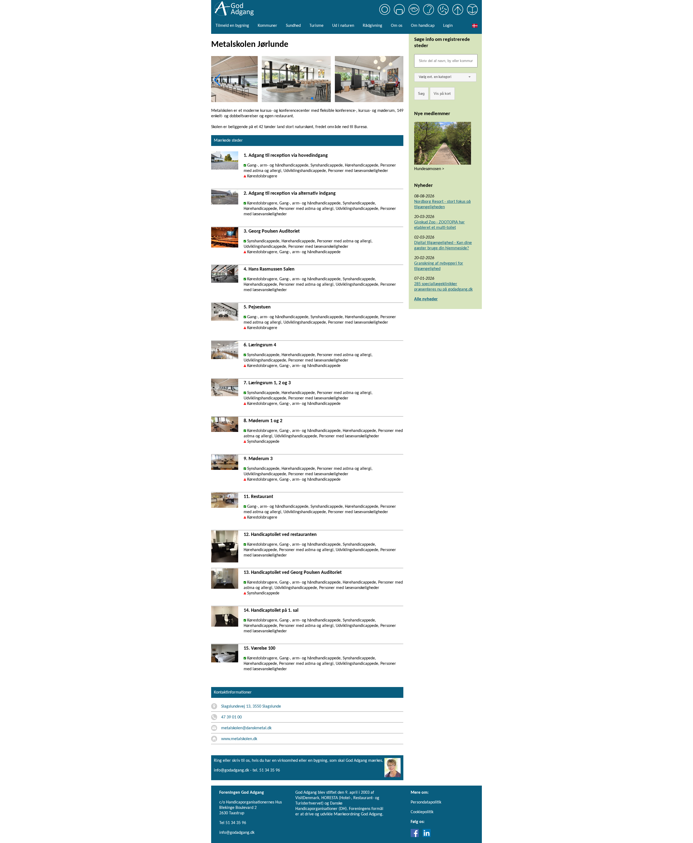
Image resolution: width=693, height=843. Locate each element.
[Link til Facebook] (416, 836)
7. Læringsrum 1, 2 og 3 (267, 383)
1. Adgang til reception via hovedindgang (286, 155)
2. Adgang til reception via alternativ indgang (290, 193)
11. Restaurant (258, 496)
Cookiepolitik (422, 812)
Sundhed (293, 26)
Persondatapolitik (426, 802)
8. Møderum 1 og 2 (263, 421)
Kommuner (267, 26)
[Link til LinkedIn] (427, 836)
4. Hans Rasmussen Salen (269, 269)
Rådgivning (372, 26)
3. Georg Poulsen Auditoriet (272, 231)
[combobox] (445, 77)
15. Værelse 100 (259, 648)
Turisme (316, 26)
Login (448, 26)
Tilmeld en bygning (232, 26)
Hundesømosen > (429, 169)
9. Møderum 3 (258, 459)
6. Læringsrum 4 (260, 345)
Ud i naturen (343, 26)
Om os (396, 26)
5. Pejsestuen (257, 307)
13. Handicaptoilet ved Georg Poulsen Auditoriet (293, 572)
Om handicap (422, 26)
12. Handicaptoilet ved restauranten (280, 534)
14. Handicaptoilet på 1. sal (271, 610)
